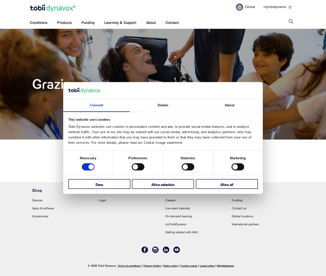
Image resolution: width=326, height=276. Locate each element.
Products (64, 23)
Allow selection (163, 185)
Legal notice (207, 265)
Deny (99, 185)
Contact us (239, 208)
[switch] (138, 167)
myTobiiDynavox (176, 224)
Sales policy (170, 265)
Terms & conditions (129, 265)
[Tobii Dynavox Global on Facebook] (145, 252)
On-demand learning (178, 216)
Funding (88, 23)
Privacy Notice (152, 265)
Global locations (242, 216)
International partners (245, 224)
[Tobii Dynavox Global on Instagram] (155, 252)
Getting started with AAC (181, 232)
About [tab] (229, 105)
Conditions (38, 23)
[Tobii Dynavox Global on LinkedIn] (166, 252)
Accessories (40, 216)
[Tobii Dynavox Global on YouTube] (177, 252)
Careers (170, 200)
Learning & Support (120, 23)
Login (102, 200)
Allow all (226, 185)
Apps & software (43, 208)
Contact (172, 23)
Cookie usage (189, 265)
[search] (290, 21)
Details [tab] (163, 105)
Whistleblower (225, 265)
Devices (37, 200)
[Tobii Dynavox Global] (52, 8)
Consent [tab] (96, 105)
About (151, 23)
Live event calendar (177, 208)
